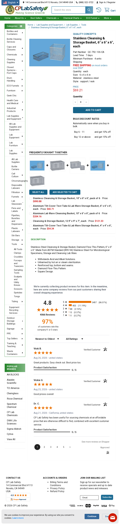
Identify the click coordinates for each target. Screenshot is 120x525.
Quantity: (78, 96)
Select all (38, 192)
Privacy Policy (57, 488)
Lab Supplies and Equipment (14, 117)
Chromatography (18, 181)
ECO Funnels (13, 85)
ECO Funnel (91, 18)
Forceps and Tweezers (18, 263)
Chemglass (12, 393)
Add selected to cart (65, 192)
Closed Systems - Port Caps (12, 70)
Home (7, 18)
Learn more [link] (18, 518)
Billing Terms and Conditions (59, 484)
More (106, 18)
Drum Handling (11, 79)
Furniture (11, 90)
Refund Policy (57, 491)
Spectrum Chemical (12, 405)
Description (38, 239)
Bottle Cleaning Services (14, 40)
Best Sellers (36, 18)
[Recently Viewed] (99, 10)
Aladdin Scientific (11, 381)
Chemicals (51, 18)
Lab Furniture (13, 144)
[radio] (86, 302)
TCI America (13, 388)
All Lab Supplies (16, 161)
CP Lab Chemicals (12, 414)
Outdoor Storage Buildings (11, 321)
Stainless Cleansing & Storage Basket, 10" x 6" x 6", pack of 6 (66, 198)
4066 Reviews (50, 314)
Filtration (16, 192)
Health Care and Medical (12, 102)
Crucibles (18, 256)
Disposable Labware (17, 186)
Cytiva (10, 434)
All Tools (18, 249)
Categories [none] (12, 26)
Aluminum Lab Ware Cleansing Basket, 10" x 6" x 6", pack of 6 (66, 213)
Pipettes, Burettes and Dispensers (17, 219)
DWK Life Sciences (12, 422)
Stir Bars (16, 235)
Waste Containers (12, 352)
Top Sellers (12, 338)
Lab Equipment (14, 136)
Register (111, 2)
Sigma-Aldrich (14, 429)
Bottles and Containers (12, 33)
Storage (15, 240)
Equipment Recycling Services (14, 310)
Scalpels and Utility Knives (18, 281)
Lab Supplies (13, 152)
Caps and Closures (11, 48)
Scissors (18, 289)
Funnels (15, 196)
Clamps (17, 253)
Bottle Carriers (15, 168)
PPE (9, 333)
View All (11, 439)
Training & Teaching (11, 345)
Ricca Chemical (14, 398)
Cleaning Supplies (11, 61)
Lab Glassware (17, 202)
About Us (19, 18)
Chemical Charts (71, 18)
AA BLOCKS (13, 374)
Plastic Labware (16, 230)
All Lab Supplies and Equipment (15, 127)
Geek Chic (12, 95)
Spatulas (18, 292)
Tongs (17, 296)
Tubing (15, 301)
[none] (49, 52)
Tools (14, 244)
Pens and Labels (16, 209)
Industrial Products (11, 109)
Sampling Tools (18, 271)
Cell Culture (15, 175)
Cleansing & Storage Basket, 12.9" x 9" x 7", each (59, 221)
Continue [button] (92, 516)
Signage (10, 328)
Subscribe (107, 497)
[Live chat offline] (112, 517)
